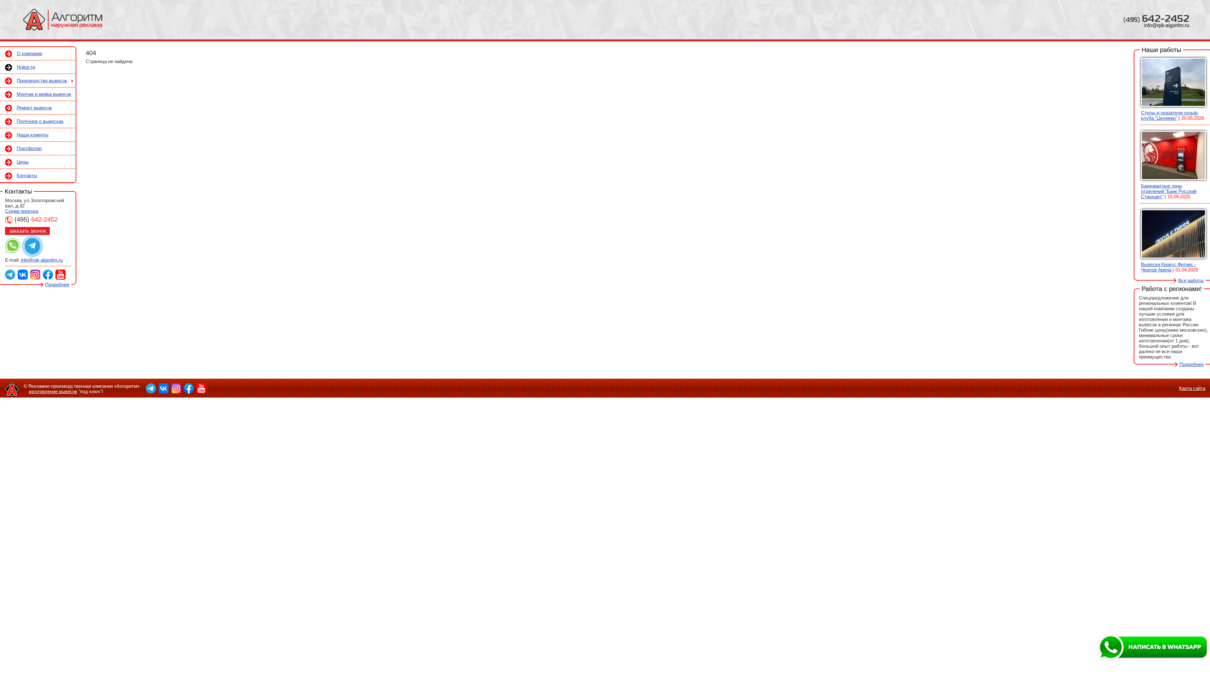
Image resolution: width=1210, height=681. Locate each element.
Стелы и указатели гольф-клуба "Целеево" (1170, 115)
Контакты (27, 175)
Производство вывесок (42, 80)
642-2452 (1156, 18)
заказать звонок (27, 231)
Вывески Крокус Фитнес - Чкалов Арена (1168, 267)
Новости (26, 67)
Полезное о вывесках (40, 121)
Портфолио (29, 148)
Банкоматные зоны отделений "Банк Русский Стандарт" (1168, 191)
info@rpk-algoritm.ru (1166, 25)
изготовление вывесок (53, 391)
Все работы (1191, 280)
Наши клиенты (33, 134)
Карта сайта (1192, 388)
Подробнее (57, 284)
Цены (23, 162)
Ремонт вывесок (34, 107)
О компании (29, 53)
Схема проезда (21, 211)
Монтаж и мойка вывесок (44, 94)
